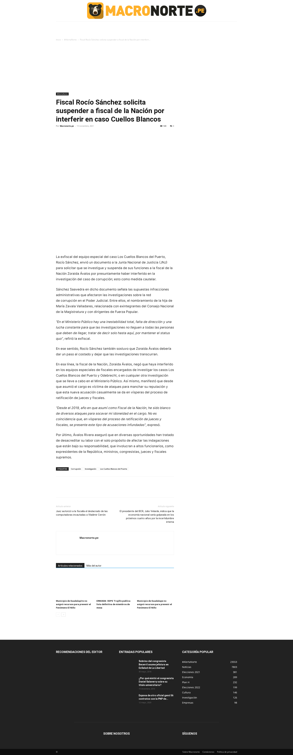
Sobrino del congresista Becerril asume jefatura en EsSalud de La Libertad (154, 664)
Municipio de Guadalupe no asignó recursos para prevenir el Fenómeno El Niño (154, 604)
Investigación (90, 469)
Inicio (58, 39)
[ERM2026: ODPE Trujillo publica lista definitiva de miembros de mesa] (114, 585)
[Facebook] (59, 137)
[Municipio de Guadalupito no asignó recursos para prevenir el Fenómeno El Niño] (74, 585)
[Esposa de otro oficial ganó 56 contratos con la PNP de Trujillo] (127, 700)
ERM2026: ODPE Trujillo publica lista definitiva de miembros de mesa (113, 604)
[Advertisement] (146, 67)
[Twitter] (67, 137)
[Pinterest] (75, 137)
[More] (90, 137)
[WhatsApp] (82, 137)
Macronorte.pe (67, 126)
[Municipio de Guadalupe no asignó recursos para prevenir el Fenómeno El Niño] (155, 585)
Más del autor (93, 565)
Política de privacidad (227, 751)
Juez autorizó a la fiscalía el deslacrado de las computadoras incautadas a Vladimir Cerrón (82, 513)
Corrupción (76, 469)
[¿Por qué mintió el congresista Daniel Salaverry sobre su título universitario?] (127, 682)
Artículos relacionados (70, 565)
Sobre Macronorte (191, 751)
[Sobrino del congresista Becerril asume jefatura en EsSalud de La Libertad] (127, 665)
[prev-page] (58, 614)
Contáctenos (208, 751)
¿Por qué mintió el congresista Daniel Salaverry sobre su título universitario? (156, 681)
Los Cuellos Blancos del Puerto (113, 469)
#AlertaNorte (70, 39)
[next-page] (63, 614)
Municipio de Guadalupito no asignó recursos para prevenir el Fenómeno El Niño (73, 604)
